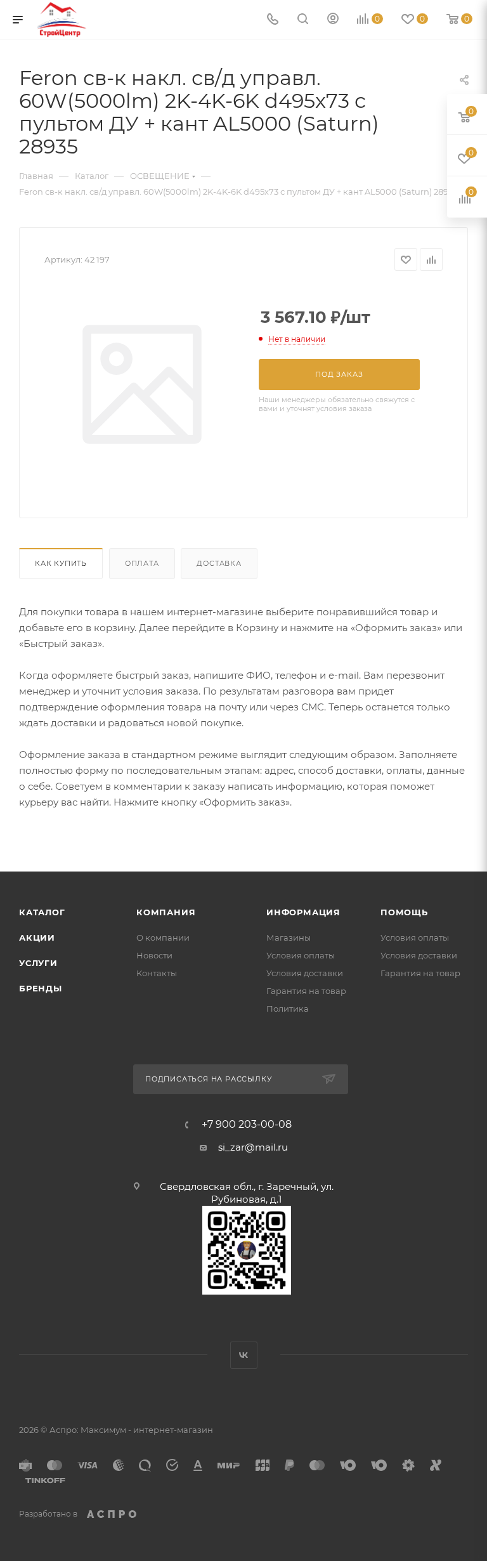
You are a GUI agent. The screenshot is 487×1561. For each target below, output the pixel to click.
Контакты (156, 973)
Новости (154, 955)
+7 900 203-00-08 (247, 1125)
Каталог (42, 912)
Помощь (404, 912)
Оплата (142, 563)
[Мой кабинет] (333, 20)
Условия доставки (304, 973)
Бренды (40, 988)
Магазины (288, 937)
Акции (37, 937)
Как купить (61, 563)
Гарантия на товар (306, 991)
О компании (163, 937)
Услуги (38, 963)
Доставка (219, 563)
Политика (287, 1008)
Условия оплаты (300, 955)
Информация (303, 912)
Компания (165, 912)
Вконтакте (243, 1355)
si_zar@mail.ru (253, 1147)
